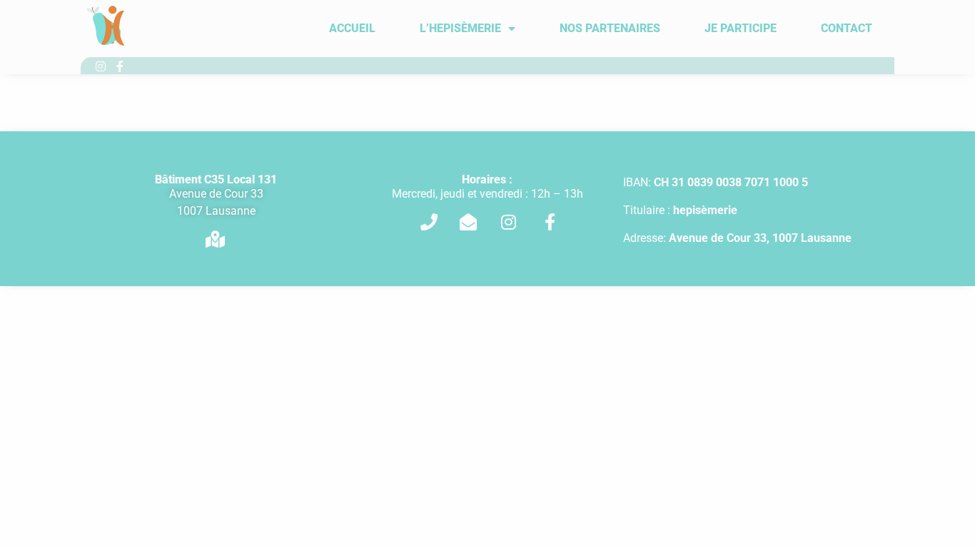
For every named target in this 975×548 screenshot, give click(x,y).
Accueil (352, 28)
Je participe (740, 28)
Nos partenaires (610, 28)
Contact (846, 28)
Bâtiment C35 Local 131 (216, 179)
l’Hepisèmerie (460, 28)
